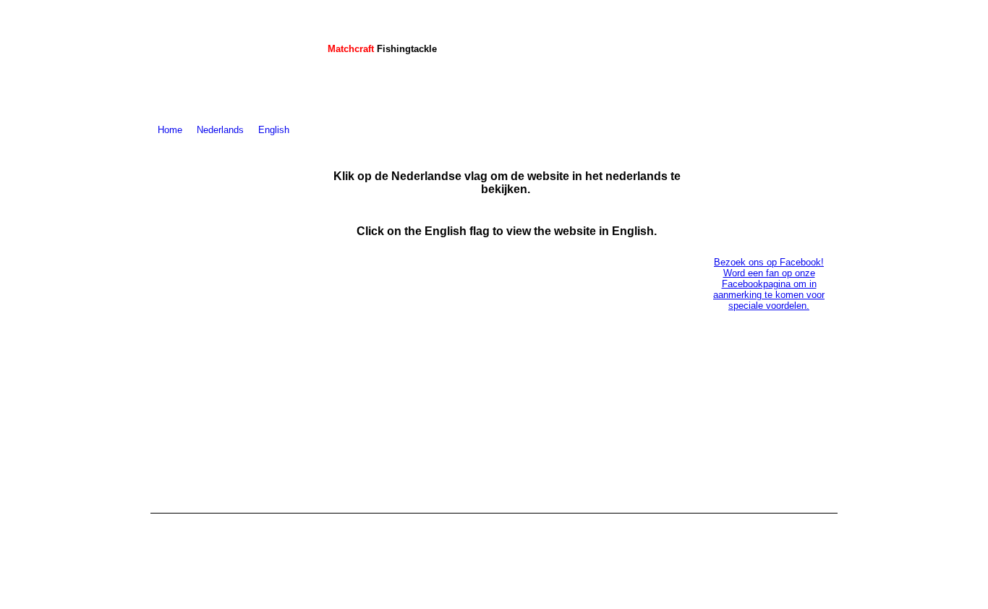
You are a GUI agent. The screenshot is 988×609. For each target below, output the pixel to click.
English (273, 129)
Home (170, 129)
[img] (231, 59)
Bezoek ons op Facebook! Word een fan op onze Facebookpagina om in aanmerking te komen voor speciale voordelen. (769, 284)
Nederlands (220, 129)
